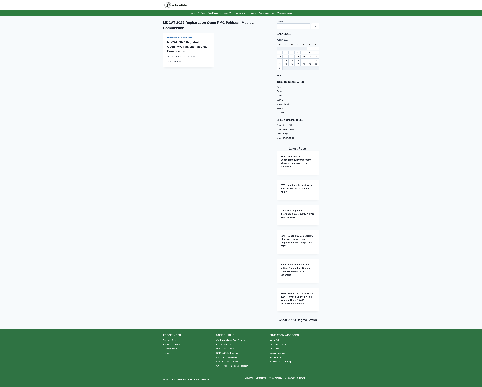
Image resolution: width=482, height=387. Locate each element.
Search (280, 22)
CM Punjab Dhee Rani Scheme (230, 340)
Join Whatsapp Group (282, 13)
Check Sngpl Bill (284, 134)
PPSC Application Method (228, 357)
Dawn (279, 95)
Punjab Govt (240, 13)
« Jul (279, 75)
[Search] (315, 26)
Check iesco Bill (284, 125)
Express (280, 91)
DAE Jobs (274, 349)
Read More (174, 62)
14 (304, 56)
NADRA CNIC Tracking (227, 353)
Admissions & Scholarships (179, 38)
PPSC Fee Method (225, 349)
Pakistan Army (170, 340)
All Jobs (201, 13)
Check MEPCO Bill (285, 138)
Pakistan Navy (170, 349)
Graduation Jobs (277, 353)
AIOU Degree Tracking (280, 361)
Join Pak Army (214, 13)
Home (192, 13)
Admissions (264, 13)
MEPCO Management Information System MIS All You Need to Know (297, 214)
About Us (248, 378)
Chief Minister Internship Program (232, 366)
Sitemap (301, 378)
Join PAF (228, 13)
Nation (280, 108)
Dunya (280, 100)
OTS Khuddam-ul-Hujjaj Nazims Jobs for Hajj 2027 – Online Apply (297, 188)
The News (281, 112)
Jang (279, 87)
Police (166, 353)
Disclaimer (290, 378)
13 (298, 56)
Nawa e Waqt (283, 104)
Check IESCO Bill (224, 344)
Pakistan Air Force (171, 344)
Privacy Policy (275, 378)
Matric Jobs (275, 340)
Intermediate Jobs (277, 344)
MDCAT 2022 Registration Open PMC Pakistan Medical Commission (187, 46)
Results (252, 13)
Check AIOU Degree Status (298, 320)
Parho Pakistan (175, 56)
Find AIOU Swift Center (227, 361)
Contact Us (260, 378)
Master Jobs (275, 357)
